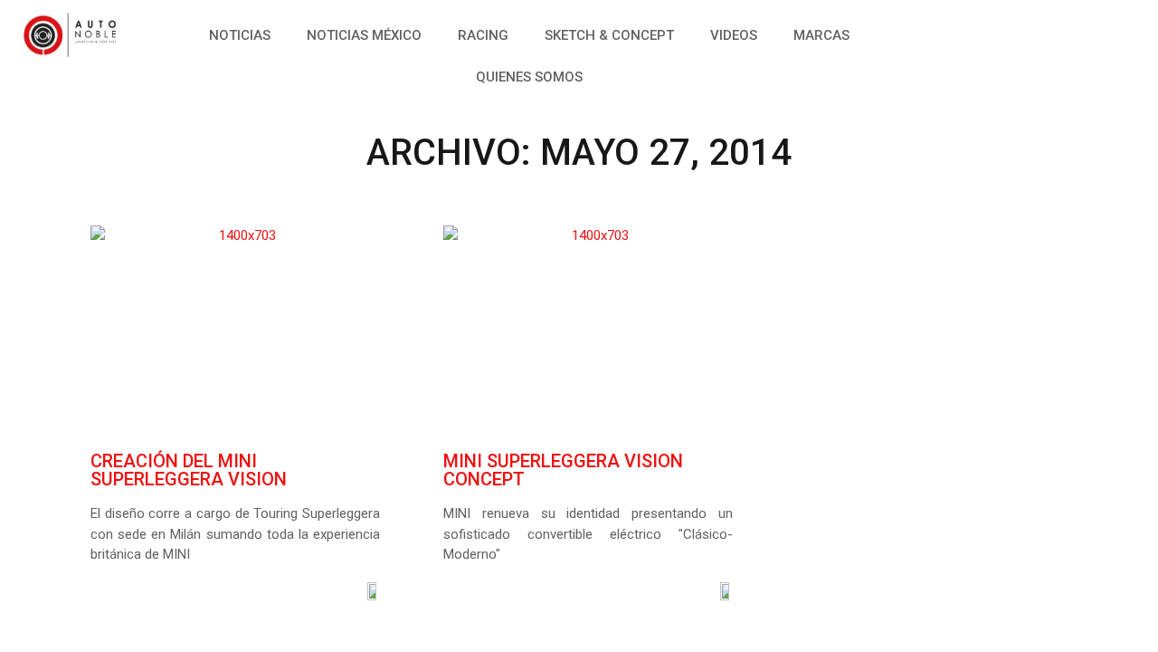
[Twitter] (1013, 32)
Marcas (821, 35)
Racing (483, 35)
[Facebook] (972, 32)
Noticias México (364, 35)
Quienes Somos (529, 77)
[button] (1085, 32)
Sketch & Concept (609, 35)
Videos (733, 35)
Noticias (240, 35)
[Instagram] (1054, 32)
